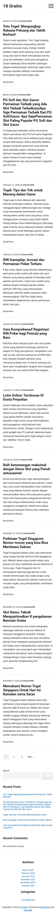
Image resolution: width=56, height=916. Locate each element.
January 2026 (28, 876)
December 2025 (28, 879)
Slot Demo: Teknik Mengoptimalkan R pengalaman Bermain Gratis (27, 616)
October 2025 (28, 885)
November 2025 (28, 882)
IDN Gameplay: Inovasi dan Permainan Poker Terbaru (24, 262)
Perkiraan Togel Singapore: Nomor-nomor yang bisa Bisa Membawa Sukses (25, 543)
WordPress (45, 907)
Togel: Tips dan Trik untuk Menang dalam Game (23, 192)
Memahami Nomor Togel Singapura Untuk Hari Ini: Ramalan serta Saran (22, 690)
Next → (31, 757)
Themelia (28, 910)
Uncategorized (28, 900)
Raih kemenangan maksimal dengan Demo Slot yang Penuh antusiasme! (26, 469)
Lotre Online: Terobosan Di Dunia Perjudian (23, 397)
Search (6, 770)
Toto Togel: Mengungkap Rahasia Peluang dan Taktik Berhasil (24, 30)
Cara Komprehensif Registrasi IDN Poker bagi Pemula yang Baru (26, 333)
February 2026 (28, 873)
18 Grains (23, 907)
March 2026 (28, 870)
